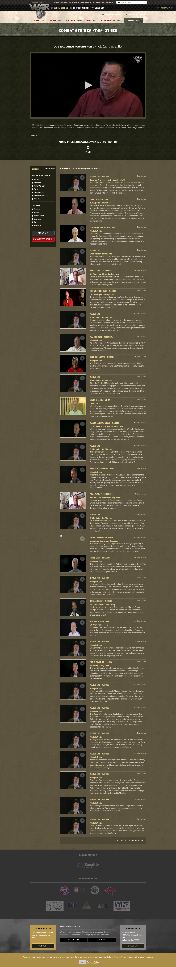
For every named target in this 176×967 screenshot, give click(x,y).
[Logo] (137, 59)
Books (102, 939)
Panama (37, 225)
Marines (37, 183)
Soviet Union (39, 216)
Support (43, 946)
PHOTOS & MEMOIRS (81, 7)
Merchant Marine (41, 196)
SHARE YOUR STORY (112, 14)
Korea (36, 212)
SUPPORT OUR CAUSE (136, 14)
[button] (88, 85)
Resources (73, 939)
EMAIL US (133, 946)
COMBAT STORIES (61, 7)
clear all (43, 233)
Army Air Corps (40, 186)
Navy (36, 189)
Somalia (37, 219)
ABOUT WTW (99, 7)
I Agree (83, 962)
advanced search (44, 239)
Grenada (37, 222)
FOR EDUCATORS (166, 7)
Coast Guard (39, 192)
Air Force (37, 199)
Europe (37, 209)
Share (33, 135)
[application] (88, 85)
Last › (123, 840)
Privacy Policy (93, 962)
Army (36, 179)
